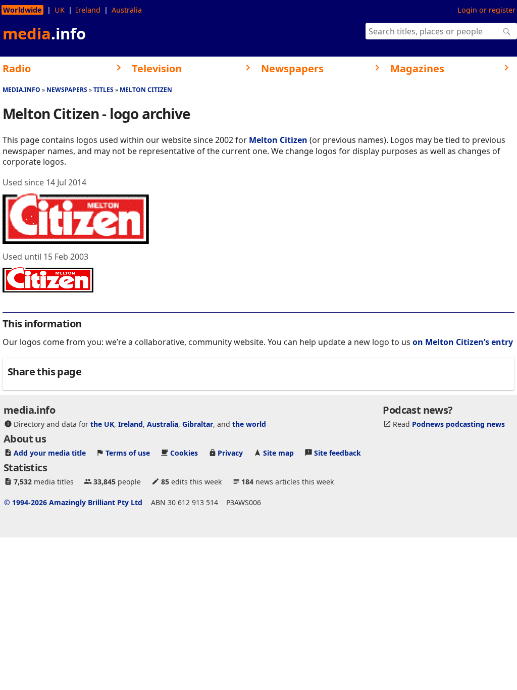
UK (60, 10)
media (44, 33)
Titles (103, 89)
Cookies (184, 453)
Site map (278, 453)
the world (249, 424)
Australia (127, 10)
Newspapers (66, 89)
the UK (102, 424)
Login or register (486, 10)
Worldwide (22, 10)
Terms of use (128, 453)
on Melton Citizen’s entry (462, 342)
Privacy (230, 453)
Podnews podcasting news (458, 424)
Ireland (88, 10)
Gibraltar (197, 424)
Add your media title (50, 453)
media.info (21, 89)
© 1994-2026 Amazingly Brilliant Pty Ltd (73, 502)
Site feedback (337, 453)
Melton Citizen (146, 89)
